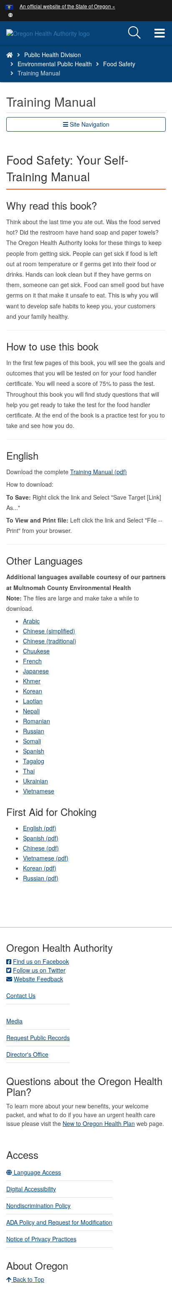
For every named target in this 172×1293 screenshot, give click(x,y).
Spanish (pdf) (40, 838)
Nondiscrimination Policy (38, 1205)
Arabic (31, 621)
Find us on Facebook (41, 961)
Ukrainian (35, 781)
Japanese (36, 671)
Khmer (31, 681)
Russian (33, 731)
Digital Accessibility (31, 1189)
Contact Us (20, 995)
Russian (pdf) (40, 878)
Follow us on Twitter (39, 970)
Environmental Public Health (55, 64)
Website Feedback (38, 979)
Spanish (33, 751)
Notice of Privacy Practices (41, 1239)
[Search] (134, 32)
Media (14, 1021)
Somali (32, 741)
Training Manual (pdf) (98, 472)
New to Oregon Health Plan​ (99, 1123)
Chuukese (36, 651)
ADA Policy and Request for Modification (59, 1222)
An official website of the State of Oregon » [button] (67, 6)
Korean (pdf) (39, 868)
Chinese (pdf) (41, 848)
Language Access (36, 1172)
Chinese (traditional (48, 641)
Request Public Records (38, 1037)
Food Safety (119, 64)
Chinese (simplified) (49, 631)
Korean (32, 691)
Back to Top (27, 1279)
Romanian (36, 721)
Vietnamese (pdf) (45, 858)
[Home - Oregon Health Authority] (9, 54)
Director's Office (27, 1054)
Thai (29, 771)
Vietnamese (38, 791)
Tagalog (33, 761)
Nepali (31, 711)
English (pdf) (39, 828)
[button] (10, 14)
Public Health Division (52, 54)
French (32, 661)
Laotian (33, 701)
